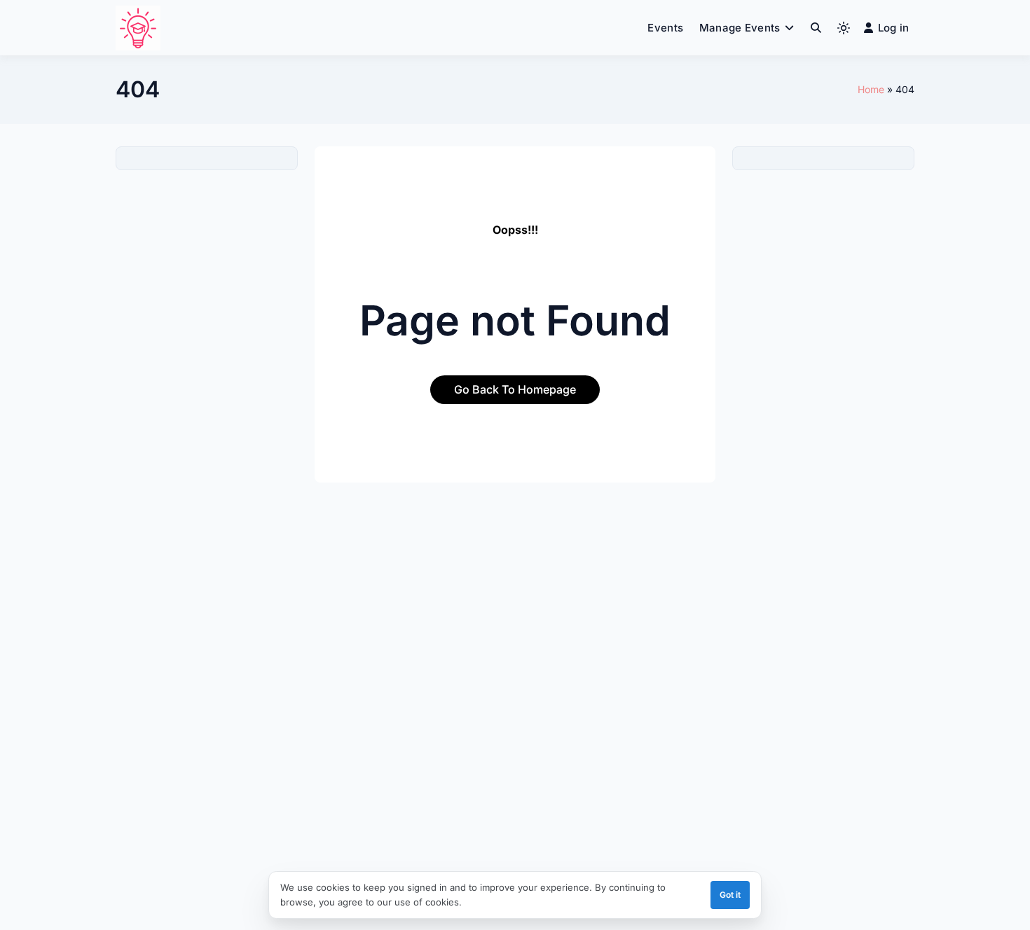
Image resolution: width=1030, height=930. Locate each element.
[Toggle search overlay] (816, 28)
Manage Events (740, 27)
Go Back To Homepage (515, 389)
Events (665, 27)
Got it (730, 894)
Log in (893, 27)
